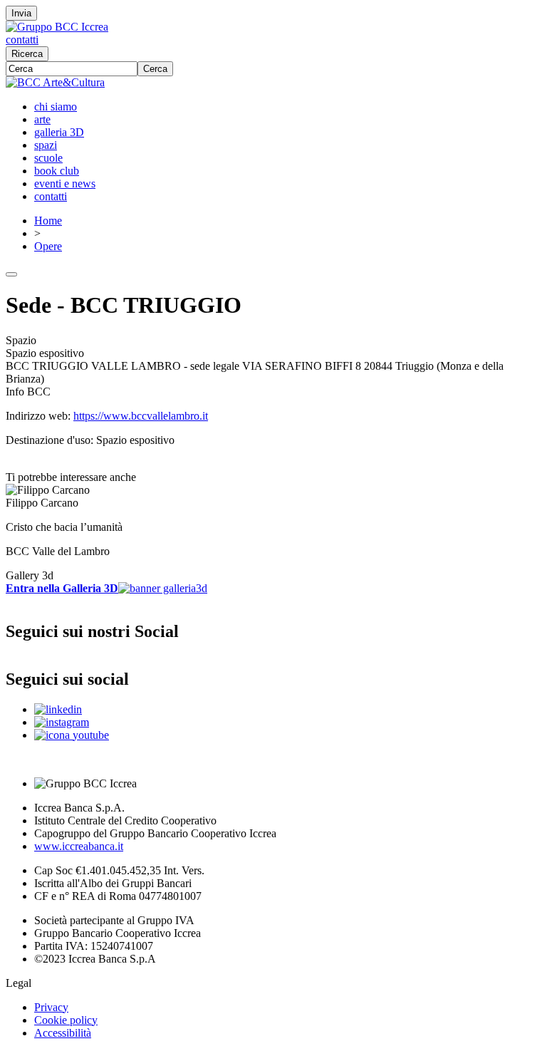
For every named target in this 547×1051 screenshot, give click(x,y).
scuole (48, 158)
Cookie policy (66, 1020)
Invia (21, 13)
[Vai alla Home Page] (55, 82)
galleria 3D (59, 132)
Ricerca (27, 53)
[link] (273, 521)
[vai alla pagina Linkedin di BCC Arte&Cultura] (58, 709)
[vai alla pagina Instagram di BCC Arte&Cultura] (61, 722)
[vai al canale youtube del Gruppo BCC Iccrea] (71, 735)
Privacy (51, 1007)
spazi (45, 145)
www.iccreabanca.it (78, 846)
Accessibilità (62, 1033)
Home (48, 220)
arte (42, 119)
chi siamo (55, 106)
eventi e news (64, 183)
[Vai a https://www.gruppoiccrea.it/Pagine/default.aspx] (57, 27)
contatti (22, 39)
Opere (48, 246)
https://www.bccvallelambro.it (140, 416)
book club (56, 171)
